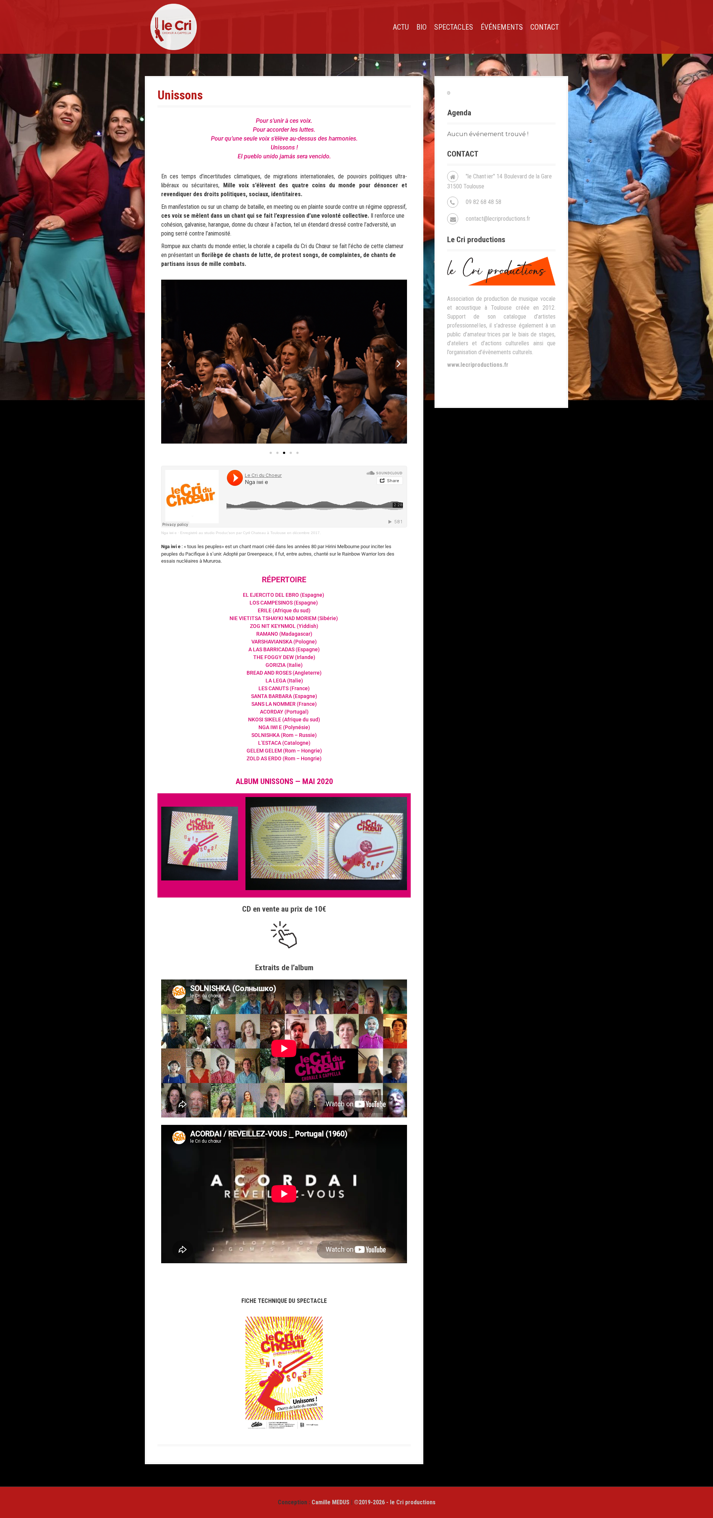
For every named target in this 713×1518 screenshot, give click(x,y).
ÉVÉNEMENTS (502, 27)
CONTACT (544, 27)
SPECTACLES (453, 27)
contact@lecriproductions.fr (498, 218)
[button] (169, 363)
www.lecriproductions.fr (477, 364)
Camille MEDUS (330, 1502)
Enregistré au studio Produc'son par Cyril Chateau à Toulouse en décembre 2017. (250, 533)
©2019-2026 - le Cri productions (395, 1502)
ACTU (401, 27)
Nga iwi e (169, 533)
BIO (421, 27)
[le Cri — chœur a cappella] (173, 26)
